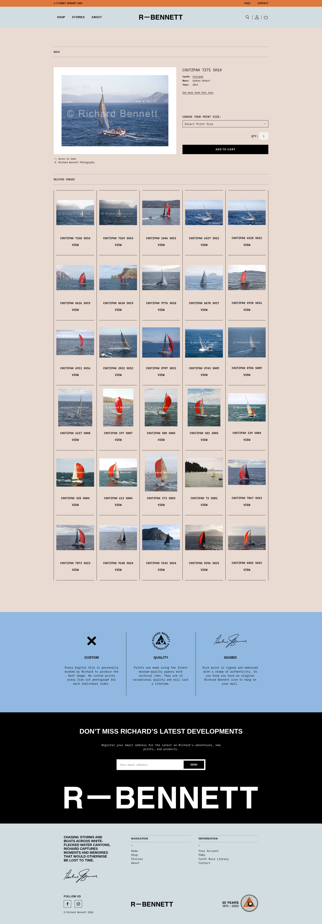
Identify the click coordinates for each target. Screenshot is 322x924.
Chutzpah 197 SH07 (118, 433)
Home (134, 851)
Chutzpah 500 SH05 (161, 433)
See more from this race (197, 92)
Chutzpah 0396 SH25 (204, 563)
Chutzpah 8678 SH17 (204, 303)
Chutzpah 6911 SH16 (75, 368)
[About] (240, 904)
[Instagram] (78, 904)
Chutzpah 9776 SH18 (161, 303)
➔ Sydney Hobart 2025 (68, 3)
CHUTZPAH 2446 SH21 (161, 238)
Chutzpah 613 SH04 (118, 498)
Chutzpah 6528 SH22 (247, 238)
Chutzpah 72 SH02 (204, 498)
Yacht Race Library (214, 859)
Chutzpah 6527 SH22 (204, 238)
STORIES (78, 17)
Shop (134, 855)
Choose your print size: (201, 116)
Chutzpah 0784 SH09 (247, 368)
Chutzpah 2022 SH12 (118, 368)
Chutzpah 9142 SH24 (161, 563)
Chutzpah (198, 76)
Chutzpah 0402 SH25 (247, 563)
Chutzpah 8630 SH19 (118, 303)
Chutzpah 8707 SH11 (161, 368)
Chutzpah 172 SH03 (161, 498)
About (97, 17)
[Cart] (266, 17)
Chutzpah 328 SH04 (75, 498)
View (75, 245)
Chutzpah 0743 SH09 (204, 368)
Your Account (209, 851)
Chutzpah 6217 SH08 (75, 433)
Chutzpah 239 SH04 (247, 433)
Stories (137, 859)
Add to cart (225, 149)
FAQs (247, 3)
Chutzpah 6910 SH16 (247, 303)
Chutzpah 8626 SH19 (75, 303)
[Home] (161, 17)
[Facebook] (67, 904)
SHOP (61, 17)
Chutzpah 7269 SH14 (118, 238)
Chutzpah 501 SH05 (204, 433)
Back (57, 52)
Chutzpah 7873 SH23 (75, 563)
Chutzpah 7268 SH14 (75, 238)
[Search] (247, 17)
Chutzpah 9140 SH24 (118, 563)
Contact (262, 3)
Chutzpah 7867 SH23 (247, 498)
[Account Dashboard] (257, 17)
